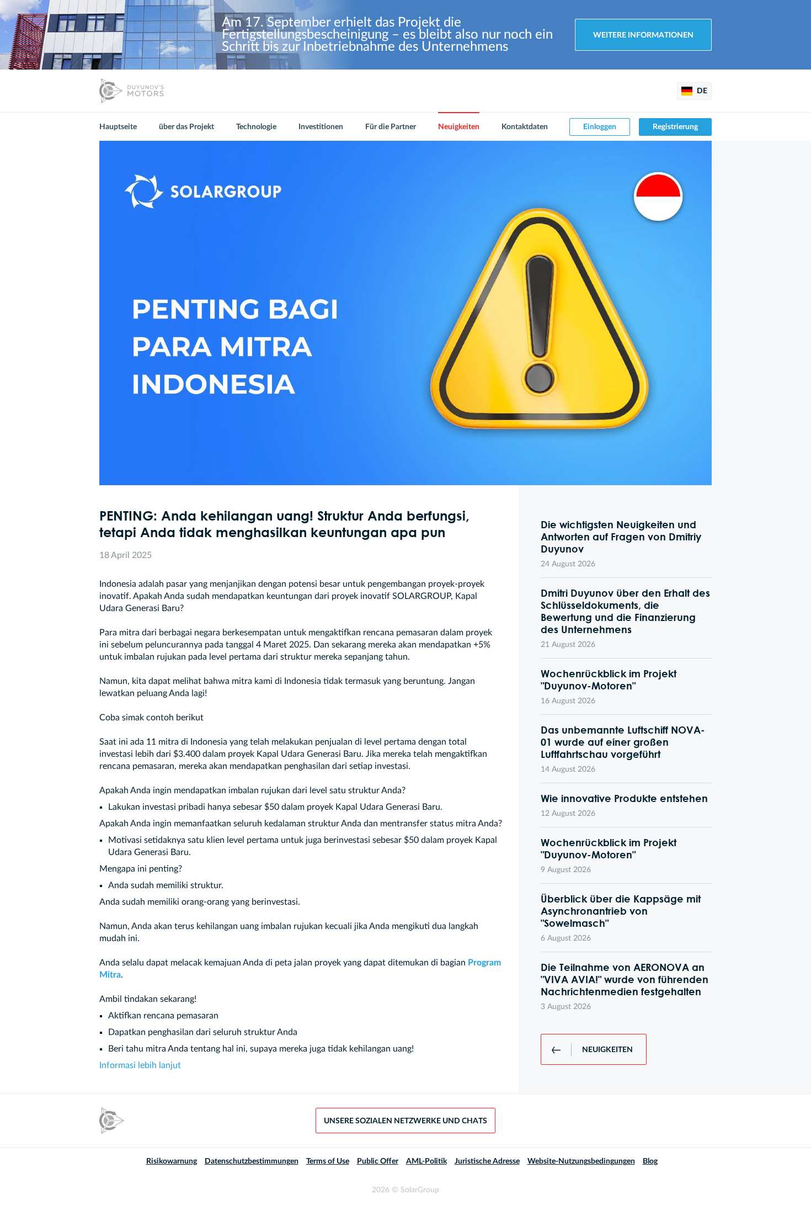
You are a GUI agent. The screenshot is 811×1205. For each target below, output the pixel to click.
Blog (650, 1161)
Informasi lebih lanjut (140, 1065)
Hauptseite (118, 127)
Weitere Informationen (643, 35)
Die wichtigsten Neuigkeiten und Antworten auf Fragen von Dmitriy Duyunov (621, 536)
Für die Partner (390, 127)
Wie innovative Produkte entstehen (624, 798)
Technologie (256, 127)
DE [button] (701, 91)
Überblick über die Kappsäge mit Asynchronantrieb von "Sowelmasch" (621, 911)
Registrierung (675, 127)
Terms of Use (327, 1161)
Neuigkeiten (458, 127)
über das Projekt (186, 127)
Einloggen (599, 127)
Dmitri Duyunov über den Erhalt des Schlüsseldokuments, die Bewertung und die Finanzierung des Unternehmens (625, 611)
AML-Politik (426, 1161)
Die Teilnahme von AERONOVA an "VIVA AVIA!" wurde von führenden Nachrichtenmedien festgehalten (624, 979)
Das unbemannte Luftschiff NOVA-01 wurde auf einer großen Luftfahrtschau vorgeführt (623, 742)
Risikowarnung (171, 1161)
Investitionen (320, 127)
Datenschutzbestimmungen (251, 1161)
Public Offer (377, 1161)
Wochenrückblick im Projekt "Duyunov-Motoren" (608, 679)
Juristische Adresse (487, 1161)
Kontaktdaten (524, 127)
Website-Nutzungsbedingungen (581, 1161)
